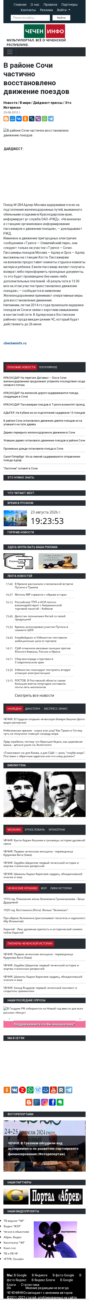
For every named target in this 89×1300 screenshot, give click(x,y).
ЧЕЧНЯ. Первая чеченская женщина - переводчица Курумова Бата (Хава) (38, 853)
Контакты (28, 10)
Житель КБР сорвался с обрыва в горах (41, 594)
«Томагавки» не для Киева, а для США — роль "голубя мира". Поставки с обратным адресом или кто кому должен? (44, 754)
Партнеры (69, 4)
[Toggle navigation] (9, 51)
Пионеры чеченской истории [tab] (30, 943)
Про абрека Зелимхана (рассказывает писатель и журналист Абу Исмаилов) (44, 919)
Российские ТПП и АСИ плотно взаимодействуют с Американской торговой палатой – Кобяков (38, 605)
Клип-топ (10, 1248)
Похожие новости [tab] (21, 367)
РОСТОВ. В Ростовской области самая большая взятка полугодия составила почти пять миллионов (40, 684)
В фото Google (63, 1275)
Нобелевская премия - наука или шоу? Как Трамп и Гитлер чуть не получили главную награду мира (42, 732)
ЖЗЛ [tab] (44, 888)
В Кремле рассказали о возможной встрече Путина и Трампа (44, 585)
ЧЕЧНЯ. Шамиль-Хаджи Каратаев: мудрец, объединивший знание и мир (42, 875)
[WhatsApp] (44, 118)
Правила (50, 4)
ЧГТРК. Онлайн (14, 1259)
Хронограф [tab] (57, 830)
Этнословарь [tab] (35, 830)
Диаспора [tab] (32, 709)
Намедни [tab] (14, 709)
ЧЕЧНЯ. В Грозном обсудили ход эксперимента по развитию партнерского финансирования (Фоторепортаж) (43, 1148)
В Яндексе (39, 1275)
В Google (20, 1275)
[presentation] (79, 787)
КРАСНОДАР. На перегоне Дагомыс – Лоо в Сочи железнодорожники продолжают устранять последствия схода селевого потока (44, 381)
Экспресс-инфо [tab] (55, 709)
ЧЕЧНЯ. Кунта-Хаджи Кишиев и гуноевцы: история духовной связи (44, 842)
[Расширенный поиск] (73, 17)
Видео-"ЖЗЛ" (12, 1226)
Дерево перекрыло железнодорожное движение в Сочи (39, 432)
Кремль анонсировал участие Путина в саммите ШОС (41, 628)
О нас (35, 4)
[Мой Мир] (12, 118)
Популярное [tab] (48, 367)
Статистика (30, 1285)
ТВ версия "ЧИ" (14, 1221)
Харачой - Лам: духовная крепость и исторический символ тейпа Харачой (42, 930)
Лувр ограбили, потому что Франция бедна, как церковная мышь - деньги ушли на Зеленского (43, 743)
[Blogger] (6, 118)
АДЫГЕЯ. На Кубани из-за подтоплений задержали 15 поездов (44, 412)
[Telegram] (51, 118)
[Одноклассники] (25, 118)
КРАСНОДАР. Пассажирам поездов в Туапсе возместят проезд (44, 404)
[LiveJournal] (31, 118)
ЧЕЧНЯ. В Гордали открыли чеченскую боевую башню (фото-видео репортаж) (44, 720)
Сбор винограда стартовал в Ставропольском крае (34, 660)
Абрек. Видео (12, 1237)
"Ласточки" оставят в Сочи (20, 468)
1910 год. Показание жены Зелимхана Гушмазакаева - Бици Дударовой (44, 900)
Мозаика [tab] (14, 830)
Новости (10, 103)
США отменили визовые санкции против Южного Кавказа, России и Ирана (43, 650)
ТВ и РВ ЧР (11, 1253)
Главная (20, 4)
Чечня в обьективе (16, 1232)
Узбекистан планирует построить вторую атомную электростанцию (43, 671)
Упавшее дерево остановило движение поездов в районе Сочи (44, 440)
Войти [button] (62, 10)
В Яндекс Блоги (43, 1280)
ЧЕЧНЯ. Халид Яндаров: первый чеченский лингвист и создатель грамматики (40, 989)
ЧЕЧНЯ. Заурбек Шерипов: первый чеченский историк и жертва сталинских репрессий (41, 864)
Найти (61, 18)
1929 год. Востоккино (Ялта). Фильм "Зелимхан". (36, 910)
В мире (25, 103)
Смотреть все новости (34, 695)
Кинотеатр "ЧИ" (14, 1243)
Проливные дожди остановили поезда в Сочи (33, 448)
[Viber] (38, 118)
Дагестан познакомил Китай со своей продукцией (40, 617)
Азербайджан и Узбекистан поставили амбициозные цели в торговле (41, 639)
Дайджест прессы (48, 103)
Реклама (46, 10)
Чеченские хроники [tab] (22, 888)
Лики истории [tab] (61, 888)
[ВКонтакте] (19, 118)
